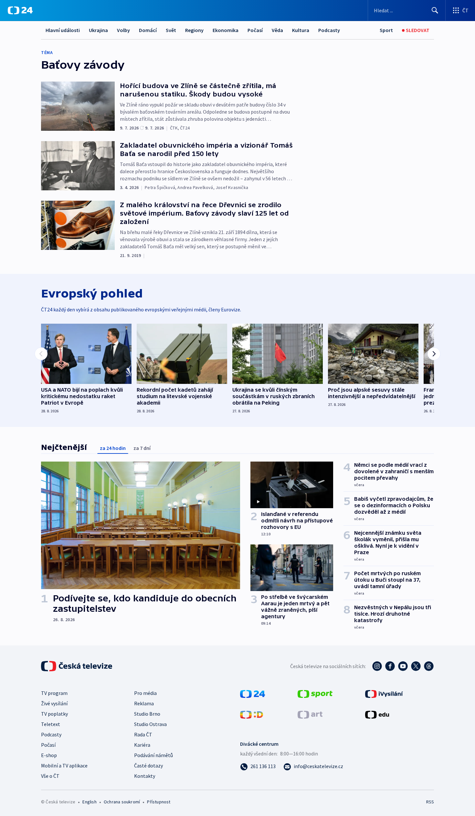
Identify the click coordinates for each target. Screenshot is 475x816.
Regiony (194, 30)
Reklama (144, 703)
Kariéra (142, 745)
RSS (430, 802)
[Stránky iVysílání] (384, 693)
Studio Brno (147, 713)
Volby (123, 30)
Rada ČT (143, 734)
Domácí (148, 30)
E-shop (49, 755)
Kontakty (144, 776)
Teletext (50, 724)
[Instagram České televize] (377, 666)
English (89, 802)
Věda (277, 30)
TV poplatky (54, 713)
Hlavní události (63, 30)
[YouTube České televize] (403, 666)
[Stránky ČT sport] (315, 693)
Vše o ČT (50, 776)
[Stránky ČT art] (310, 714)
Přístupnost (158, 802)
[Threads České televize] (429, 666)
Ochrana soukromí (122, 802)
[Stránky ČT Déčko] (251, 714)
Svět (171, 30)
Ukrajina (98, 30)
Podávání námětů (153, 755)
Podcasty (329, 30)
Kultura (300, 30)
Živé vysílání (54, 703)
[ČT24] (20, 10)
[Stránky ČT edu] (377, 714)
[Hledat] (435, 10)
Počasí (255, 30)
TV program (54, 693)
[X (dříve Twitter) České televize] (416, 666)
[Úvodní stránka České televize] (77, 666)
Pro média (145, 693)
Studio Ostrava (150, 724)
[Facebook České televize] (390, 666)
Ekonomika (225, 30)
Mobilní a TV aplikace (64, 765)
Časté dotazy (148, 765)
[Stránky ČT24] (252, 693)
